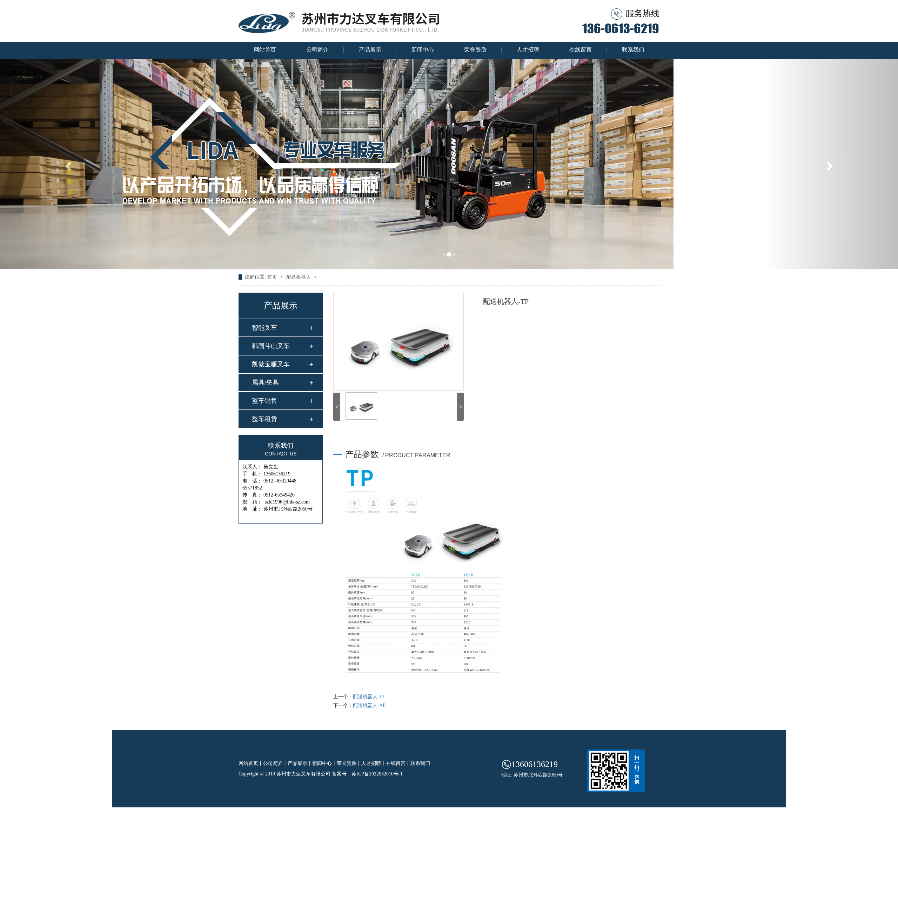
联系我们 (633, 50)
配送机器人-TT (369, 696)
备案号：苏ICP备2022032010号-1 (367, 774)
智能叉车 (264, 327)
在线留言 (580, 50)
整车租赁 (264, 418)
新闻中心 (422, 50)
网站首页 (265, 50)
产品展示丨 (300, 763)
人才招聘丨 (373, 763)
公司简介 (317, 50)
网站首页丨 (251, 763)
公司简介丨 (275, 763)
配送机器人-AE (369, 705)
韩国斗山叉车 (271, 345)
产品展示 (370, 50)
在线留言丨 (398, 763)
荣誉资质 (475, 50)
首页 (273, 277)
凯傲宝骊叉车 (271, 364)
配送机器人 (299, 277)
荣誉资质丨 (349, 763)
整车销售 (264, 400)
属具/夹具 (265, 382)
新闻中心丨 (324, 763)
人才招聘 (528, 50)
